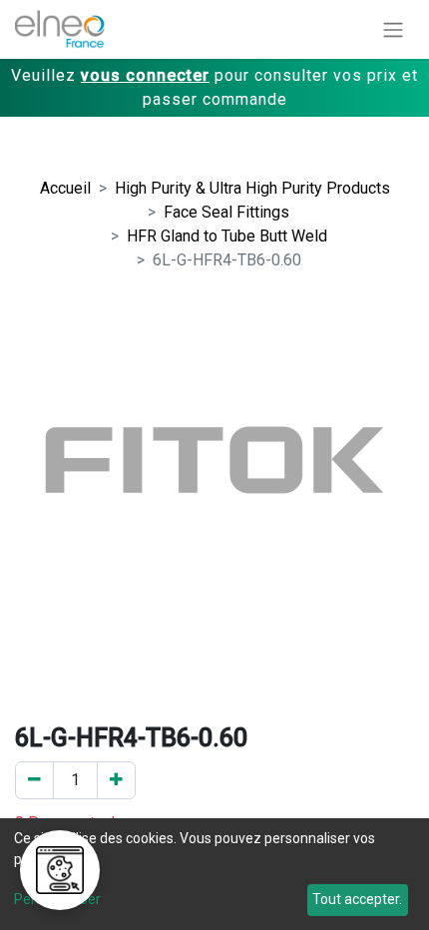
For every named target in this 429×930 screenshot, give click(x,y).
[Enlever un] (34, 780)
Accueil (65, 188)
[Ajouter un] (116, 780)
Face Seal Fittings (226, 212)
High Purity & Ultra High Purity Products (252, 188)
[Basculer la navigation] (393, 29)
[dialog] (214, 874)
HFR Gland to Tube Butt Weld (227, 236)
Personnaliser (57, 899)
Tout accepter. (357, 899)
